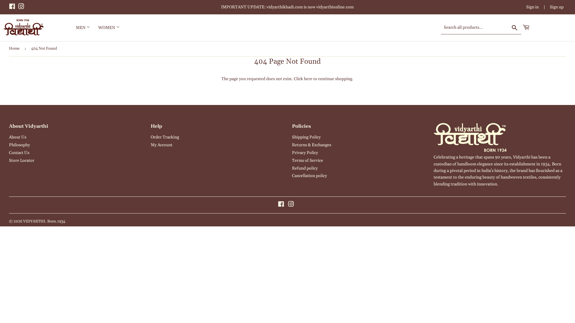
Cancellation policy (309, 176)
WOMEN (107, 28)
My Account (161, 145)
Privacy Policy (305, 153)
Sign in (532, 7)
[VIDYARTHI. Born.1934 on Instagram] (21, 7)
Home (14, 48)
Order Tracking (165, 137)
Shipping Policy (306, 137)
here (308, 79)
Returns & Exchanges (311, 145)
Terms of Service (307, 160)
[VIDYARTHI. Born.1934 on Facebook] (12, 7)
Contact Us (19, 153)
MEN (81, 28)
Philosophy (19, 145)
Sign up (557, 7)
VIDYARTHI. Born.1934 (44, 221)
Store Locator (21, 160)
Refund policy (305, 168)
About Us (17, 137)
